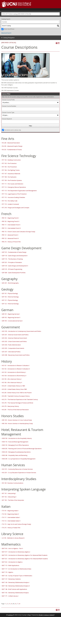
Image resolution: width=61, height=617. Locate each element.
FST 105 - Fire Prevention (9, 167)
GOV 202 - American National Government (14, 338)
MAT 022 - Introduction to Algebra (12, 562)
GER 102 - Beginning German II (11, 317)
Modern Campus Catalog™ (47, 615)
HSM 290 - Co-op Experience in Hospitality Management (18, 459)
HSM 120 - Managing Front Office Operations (15, 445)
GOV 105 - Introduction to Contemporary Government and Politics (21, 331)
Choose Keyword (7, 119)
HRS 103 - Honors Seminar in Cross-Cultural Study (17, 420)
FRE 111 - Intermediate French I (11, 225)
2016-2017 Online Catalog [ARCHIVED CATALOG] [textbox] (16, 14)
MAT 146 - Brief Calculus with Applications (14, 589)
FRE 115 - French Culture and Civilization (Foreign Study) (18, 232)
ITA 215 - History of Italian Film (11, 528)
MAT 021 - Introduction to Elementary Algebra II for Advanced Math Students (25, 559)
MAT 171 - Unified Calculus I (10, 596)
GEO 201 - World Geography (10, 283)
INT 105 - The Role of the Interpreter (13, 500)
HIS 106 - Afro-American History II (12, 382)
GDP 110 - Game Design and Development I (15, 256)
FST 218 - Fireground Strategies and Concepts (15, 207)
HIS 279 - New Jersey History (10, 406)
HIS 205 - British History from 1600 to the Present (17, 393)
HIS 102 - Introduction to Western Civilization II (16, 369)
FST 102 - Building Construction (11, 160)
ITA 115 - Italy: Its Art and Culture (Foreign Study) (16, 524)
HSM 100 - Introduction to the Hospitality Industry (17, 438)
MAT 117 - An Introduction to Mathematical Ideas (16, 569)
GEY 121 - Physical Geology (10, 300)
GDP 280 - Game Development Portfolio (13, 273)
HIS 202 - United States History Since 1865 (14, 389)
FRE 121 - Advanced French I (10, 235)
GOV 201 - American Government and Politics (15, 335)
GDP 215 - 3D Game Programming (12, 269)
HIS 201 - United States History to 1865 (13, 386)
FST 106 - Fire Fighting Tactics (11, 170)
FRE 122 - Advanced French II (10, 238)
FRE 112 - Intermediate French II (11, 228)
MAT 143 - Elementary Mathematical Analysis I (15, 582)
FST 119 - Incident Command (10, 204)
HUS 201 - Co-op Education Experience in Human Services (19, 472)
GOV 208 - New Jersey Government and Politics (16, 355)
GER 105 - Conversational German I (12, 321)
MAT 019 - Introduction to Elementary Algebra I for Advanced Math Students (24, 555)
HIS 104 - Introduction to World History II (14, 376)
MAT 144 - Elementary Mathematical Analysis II (16, 586)
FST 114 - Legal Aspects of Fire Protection (14, 194)
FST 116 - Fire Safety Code (9, 201)
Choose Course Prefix (8, 100)
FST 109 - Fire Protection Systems (12, 180)
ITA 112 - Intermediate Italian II (11, 521)
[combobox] (30, 13)
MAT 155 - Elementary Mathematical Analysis (15, 593)
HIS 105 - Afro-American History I (12, 379)
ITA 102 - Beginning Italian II (10, 514)
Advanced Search (6, 33)
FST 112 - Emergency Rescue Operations (14, 187)
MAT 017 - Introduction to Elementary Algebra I (16, 552)
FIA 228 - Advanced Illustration (11, 143)
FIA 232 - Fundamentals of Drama (12, 149)
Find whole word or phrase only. (12, 130)
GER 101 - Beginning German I (11, 314)
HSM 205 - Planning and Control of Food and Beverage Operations (22, 448)
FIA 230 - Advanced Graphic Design (12, 146)
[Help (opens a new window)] (59, 43)
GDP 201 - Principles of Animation (12, 262)
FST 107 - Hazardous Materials (11, 173)
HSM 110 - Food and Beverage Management (15, 442)
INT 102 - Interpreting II (9, 497)
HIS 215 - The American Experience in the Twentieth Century (20, 399)
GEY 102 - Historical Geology (10, 297)
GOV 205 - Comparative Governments (13, 348)
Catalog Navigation (9, 38)
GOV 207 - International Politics (11, 352)
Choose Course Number (9, 106)
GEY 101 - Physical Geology (10, 293)
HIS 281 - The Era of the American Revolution (15, 410)
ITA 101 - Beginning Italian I (10, 511)
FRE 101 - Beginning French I (10, 218)
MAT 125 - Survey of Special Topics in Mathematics (17, 576)
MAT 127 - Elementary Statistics (11, 579)
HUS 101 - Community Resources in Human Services (17, 469)
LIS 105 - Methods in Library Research (13, 538)
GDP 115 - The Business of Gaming (12, 259)
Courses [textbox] (4, 22)
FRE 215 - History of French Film (11, 242)
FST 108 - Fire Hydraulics (9, 177)
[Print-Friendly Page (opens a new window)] (57, 43)
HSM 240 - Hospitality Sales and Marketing (14, 455)
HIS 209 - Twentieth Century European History (16, 396)
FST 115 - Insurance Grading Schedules (13, 197)
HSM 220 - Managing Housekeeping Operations (16, 452)
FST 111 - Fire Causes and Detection (12, 184)
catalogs (10, 615)
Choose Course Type (8, 112)
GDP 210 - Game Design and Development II (15, 266)
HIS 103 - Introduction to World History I (14, 372)
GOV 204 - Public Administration (11, 345)
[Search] (58, 26)
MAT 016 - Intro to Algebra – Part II (12, 548)
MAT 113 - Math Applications (10, 565)
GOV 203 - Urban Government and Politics (14, 341)
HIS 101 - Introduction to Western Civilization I (15, 365)
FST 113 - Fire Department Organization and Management (19, 190)
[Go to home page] (15, 4)
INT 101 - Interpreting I (9, 493)
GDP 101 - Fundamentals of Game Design (14, 252)
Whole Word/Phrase (9, 29)
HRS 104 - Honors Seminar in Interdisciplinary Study (17, 423)
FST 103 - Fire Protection (9, 163)
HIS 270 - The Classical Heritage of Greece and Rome (17, 403)
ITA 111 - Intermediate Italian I (11, 517)
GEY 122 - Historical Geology (10, 304)
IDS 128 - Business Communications (12, 483)
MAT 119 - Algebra (7, 572)
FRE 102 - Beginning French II (10, 221)
